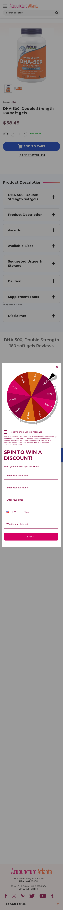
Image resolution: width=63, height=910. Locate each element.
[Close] (57, 367)
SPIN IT (31, 536)
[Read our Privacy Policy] (56, 437)
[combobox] (11, 512)
